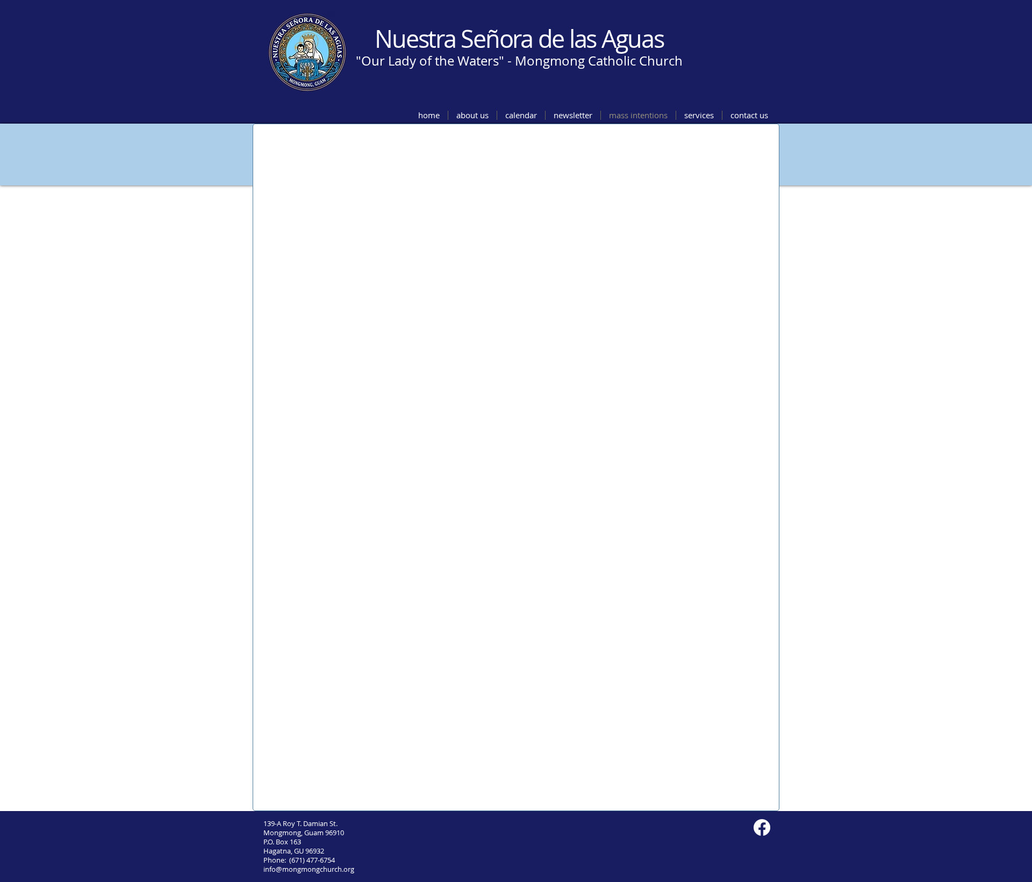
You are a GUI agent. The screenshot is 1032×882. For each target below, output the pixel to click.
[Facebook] (762, 827)
